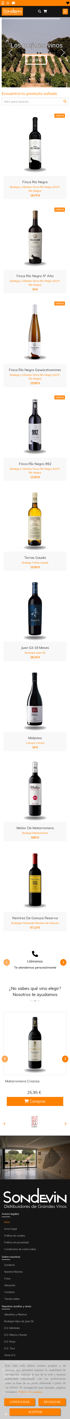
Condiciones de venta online (20, 1249)
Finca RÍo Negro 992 (35, 464)
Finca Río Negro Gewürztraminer (35, 370)
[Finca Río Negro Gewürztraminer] (30, 332)
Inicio (7, 1222)
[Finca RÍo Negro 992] (30, 426)
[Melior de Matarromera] (30, 790)
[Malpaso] (30, 700)
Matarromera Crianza (22, 1081)
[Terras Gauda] (30, 520)
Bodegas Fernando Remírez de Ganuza (35, 923)
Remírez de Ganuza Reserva (35, 918)
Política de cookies (30, 1392)
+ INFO (36, 60)
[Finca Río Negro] (30, 144)
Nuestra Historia (13, 1271)
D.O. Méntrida (12, 1328)
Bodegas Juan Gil (35, 652)
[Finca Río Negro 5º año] (30, 238)
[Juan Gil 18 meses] (30, 610)
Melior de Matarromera (35, 828)
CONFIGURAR (20, 1402)
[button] (4, 1124)
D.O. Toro (9, 1348)
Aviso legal (10, 1228)
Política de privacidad (16, 1242)
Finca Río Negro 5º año (35, 276)
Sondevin (9, 1265)
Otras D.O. (10, 1355)
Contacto (9, 1292)
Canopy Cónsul (35, 743)
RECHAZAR (52, 1402)
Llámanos (35, 961)
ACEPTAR (35, 1412)
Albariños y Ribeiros (15, 1314)
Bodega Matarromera (35, 833)
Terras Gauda (35, 557)
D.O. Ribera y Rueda (15, 1334)
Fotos (7, 1278)
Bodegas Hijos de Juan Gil (18, 1321)
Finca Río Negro (35, 182)
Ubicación (9, 1285)
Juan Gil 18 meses (35, 647)
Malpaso (35, 738)
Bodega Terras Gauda (35, 562)
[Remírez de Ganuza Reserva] (30, 880)
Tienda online (12, 1298)
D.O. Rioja (9, 1341)
